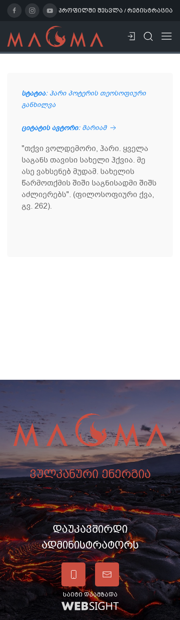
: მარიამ (65, 127)
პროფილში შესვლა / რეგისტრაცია (116, 10)
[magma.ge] (55, 36)
